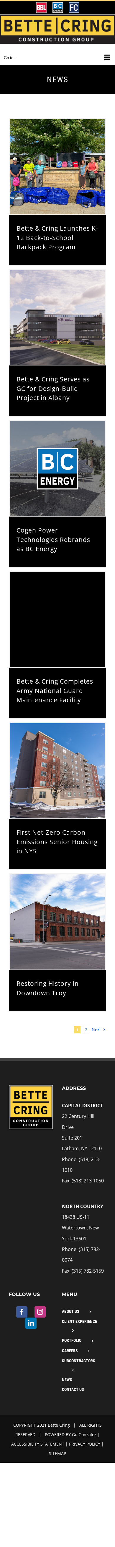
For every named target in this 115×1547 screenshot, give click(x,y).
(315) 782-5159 (88, 1271)
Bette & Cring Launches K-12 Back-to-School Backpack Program (57, 237)
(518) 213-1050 (88, 1180)
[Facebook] (21, 1312)
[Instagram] (40, 1312)
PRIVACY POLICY (84, 1444)
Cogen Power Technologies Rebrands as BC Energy (53, 539)
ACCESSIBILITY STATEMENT (37, 1444)
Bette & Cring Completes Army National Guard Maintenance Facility (55, 690)
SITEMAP (57, 1453)
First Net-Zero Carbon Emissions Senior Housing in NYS (57, 841)
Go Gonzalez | (86, 1434)
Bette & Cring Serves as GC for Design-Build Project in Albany (53, 388)
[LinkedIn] (31, 1323)
